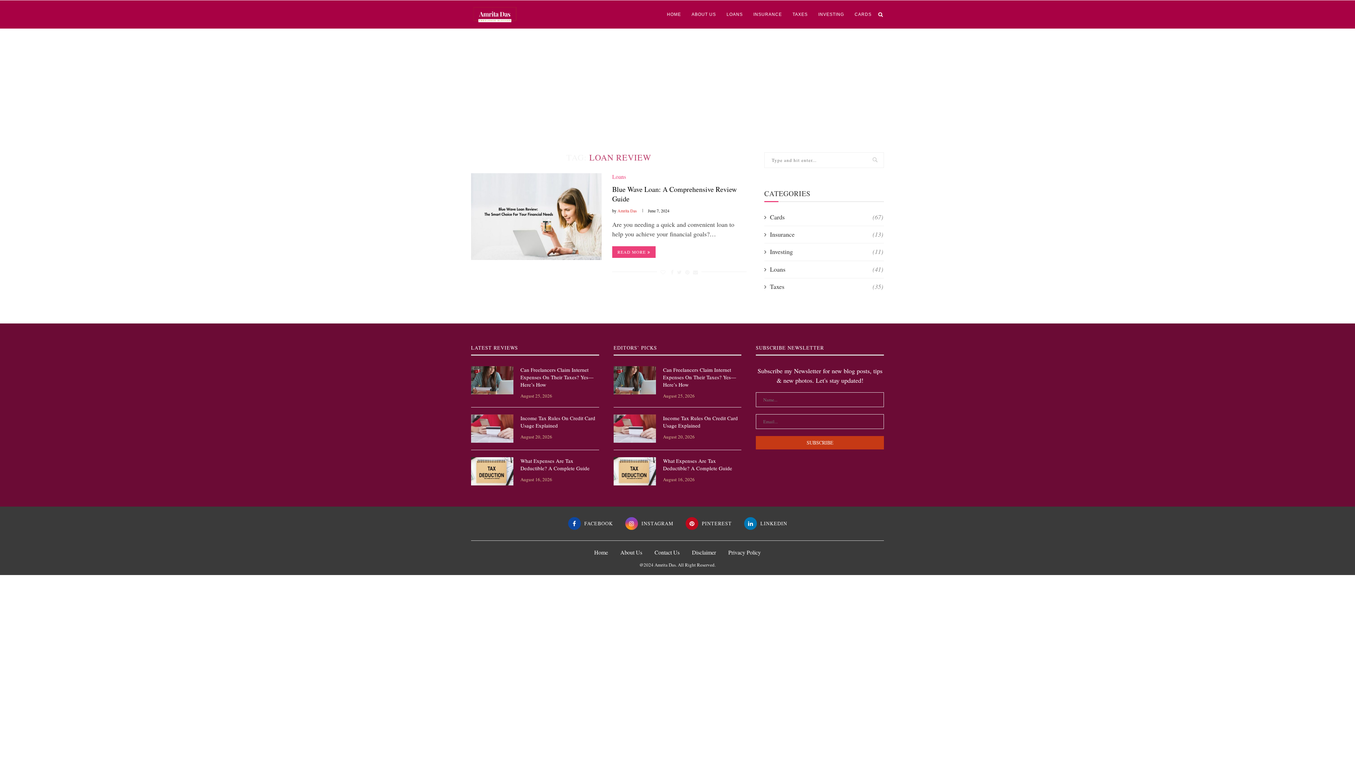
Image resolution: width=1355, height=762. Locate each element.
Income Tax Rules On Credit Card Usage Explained (557, 422)
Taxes (800, 14)
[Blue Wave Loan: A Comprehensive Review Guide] (536, 216)
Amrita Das (627, 210)
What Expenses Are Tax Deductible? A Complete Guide (555, 464)
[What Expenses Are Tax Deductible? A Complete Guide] (492, 471)
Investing (831, 14)
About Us (704, 14)
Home (674, 14)
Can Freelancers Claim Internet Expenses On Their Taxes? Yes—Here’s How (557, 377)
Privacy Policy (744, 552)
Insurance (767, 14)
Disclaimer (704, 552)
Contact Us (667, 552)
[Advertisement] (677, 81)
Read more (632, 252)
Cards (863, 14)
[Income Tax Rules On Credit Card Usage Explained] (492, 429)
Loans (735, 14)
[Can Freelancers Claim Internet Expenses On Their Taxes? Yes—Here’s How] (492, 380)
